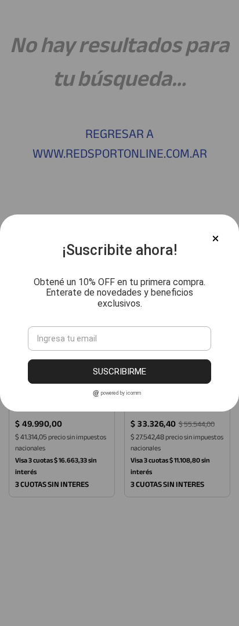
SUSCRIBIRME (119, 371)
